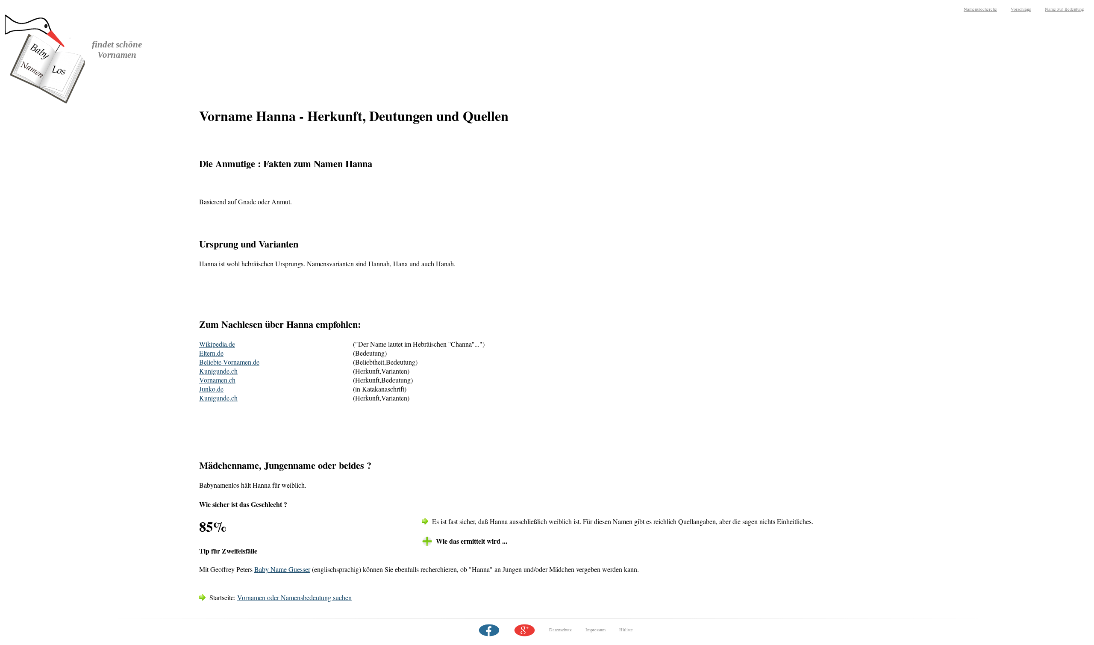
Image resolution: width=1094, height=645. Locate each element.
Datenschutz (560, 630)
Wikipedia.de (217, 343)
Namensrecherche (980, 9)
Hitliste (626, 630)
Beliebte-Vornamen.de (229, 361)
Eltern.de (211, 352)
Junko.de (211, 388)
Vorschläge (1021, 9)
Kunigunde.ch (218, 370)
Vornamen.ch (217, 379)
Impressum (595, 630)
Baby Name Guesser (282, 569)
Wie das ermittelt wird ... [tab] (471, 541)
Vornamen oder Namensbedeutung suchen (294, 597)
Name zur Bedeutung (1064, 9)
